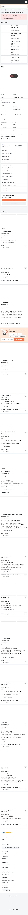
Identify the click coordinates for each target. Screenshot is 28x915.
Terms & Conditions (6, 865)
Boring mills (4, 190)
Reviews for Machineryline (7, 872)
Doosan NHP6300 (5, 597)
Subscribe (20, 339)
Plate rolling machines (7, 188)
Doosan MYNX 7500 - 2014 (8, 432)
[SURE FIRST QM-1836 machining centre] (14, 800)
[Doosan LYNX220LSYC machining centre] (14, 351)
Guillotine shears (5, 159)
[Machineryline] (5, 10)
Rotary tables (5, 179)
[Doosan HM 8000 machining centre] (14, 462)
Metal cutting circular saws (8, 167)
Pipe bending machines (7, 176)
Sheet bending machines (7, 165)
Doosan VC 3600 (5, 638)
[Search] (26, 6)
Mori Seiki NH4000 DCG (7, 268)
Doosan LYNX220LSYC (7, 360)
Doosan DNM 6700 (6, 231)
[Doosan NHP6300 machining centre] (14, 587)
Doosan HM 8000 (5, 471)
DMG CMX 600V (5, 767)
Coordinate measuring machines (9, 182)
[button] (26, 2)
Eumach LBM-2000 (6, 395)
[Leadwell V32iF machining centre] (14, 713)
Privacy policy (5, 867)
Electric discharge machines (8, 170)
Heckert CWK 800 (15, 49)
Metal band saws (5, 162)
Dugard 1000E (4, 302)
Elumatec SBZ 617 (15, 41)
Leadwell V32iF (5, 722)
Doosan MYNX (14, 25)
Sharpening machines (7, 173)
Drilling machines (6, 156)
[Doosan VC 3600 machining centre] (14, 629)
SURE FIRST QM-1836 (6, 810)
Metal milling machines (7, 153)
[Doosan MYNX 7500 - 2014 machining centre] (14, 422)
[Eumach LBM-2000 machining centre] (14, 386)
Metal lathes (4, 150)
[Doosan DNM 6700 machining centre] (14, 222)
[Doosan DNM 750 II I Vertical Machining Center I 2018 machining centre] (14, 505)
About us (4, 839)
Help (3, 841)
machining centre (16, 99)
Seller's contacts (5, 844)
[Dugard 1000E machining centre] (14, 293)
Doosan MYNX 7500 (6, 683)
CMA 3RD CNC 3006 (16, 33)
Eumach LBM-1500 (6, 556)
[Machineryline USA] (9, 2)
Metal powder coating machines (9, 185)
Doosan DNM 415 (15, 57)
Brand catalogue (5, 874)
